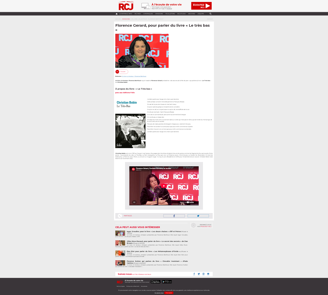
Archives (191, 14)
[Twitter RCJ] (198, 274)
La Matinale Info (125, 14)
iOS (163, 8)
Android (169, 8)
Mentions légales (121, 286)
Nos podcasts (144, 286)
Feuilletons (170, 14)
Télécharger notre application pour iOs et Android (137, 281)
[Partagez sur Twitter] (198, 216)
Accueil (118, 19)
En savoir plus (159, 293)
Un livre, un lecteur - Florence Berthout (134, 76)
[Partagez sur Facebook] (174, 216)
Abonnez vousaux (204, 225)
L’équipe (201, 14)
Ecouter (123, 71)
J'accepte (169, 293)
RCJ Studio (181, 14)
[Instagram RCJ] (203, 274)
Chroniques (148, 14)
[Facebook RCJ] (194, 274)
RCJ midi (138, 14)
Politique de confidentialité (132, 286)
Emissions (159, 14)
